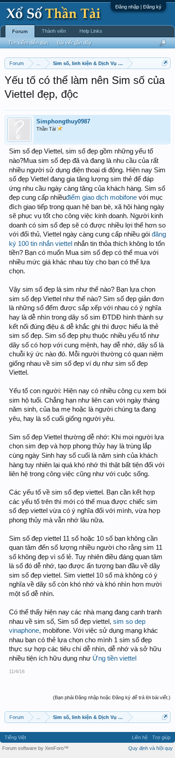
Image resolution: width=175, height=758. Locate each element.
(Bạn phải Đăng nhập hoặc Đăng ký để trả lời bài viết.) (112, 697)
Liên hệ (140, 737)
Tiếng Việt (15, 737)
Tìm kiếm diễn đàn (28, 42)
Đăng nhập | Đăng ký (138, 6)
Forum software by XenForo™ (35, 748)
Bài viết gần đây (74, 42)
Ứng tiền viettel (114, 658)
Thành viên (54, 31)
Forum (20, 31)
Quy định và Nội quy (150, 748)
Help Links (90, 31)
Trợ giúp (161, 737)
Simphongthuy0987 (63, 121)
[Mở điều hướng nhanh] (165, 63)
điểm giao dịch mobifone (101, 197)
